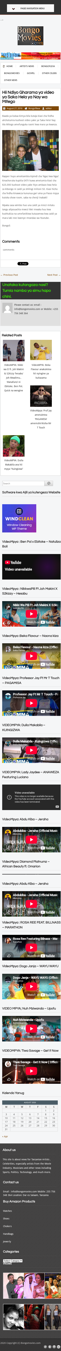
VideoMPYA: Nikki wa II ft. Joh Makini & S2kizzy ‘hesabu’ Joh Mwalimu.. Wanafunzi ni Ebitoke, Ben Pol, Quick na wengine (14, 378)
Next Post (54, 275)
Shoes (6, 1218)
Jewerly (7, 1241)
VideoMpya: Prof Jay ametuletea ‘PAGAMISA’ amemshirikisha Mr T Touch (41, 419)
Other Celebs (49, 73)
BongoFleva (48, 66)
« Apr (5, 1136)
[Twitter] (50, 1347)
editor (49, 108)
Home (9, 66)
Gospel (31, 73)
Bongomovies (12, 73)
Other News (10, 80)
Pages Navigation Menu (33, 8)
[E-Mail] (45, 1347)
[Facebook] (54, 1347)
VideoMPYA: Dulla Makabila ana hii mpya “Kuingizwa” (13, 464)
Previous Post (9, 275)
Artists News (27, 66)
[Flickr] (58, 1347)
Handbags (8, 1234)
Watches (7, 1211)
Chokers (7, 1226)
